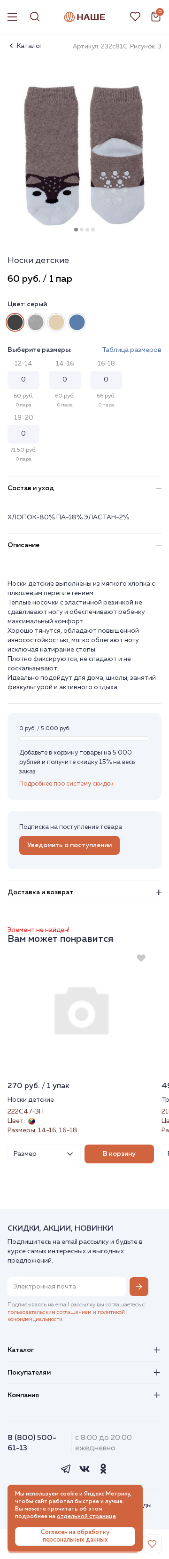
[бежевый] (56, 322)
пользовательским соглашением (50, 1312)
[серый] (15, 322)
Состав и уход (31, 488)
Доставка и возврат (40, 892)
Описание (23, 545)
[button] (76, 229)
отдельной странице (86, 1516)
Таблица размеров (131, 350)
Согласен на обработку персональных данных (75, 1536)
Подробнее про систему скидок (66, 784)
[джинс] (77, 322)
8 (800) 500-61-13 (32, 1443)
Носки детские (31, 1100)
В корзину (119, 1154)
